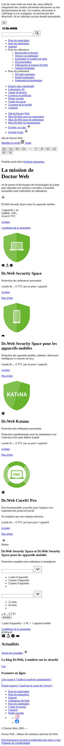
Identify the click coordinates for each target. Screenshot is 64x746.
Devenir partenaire (25, 74)
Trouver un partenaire (26, 55)
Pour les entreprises (18, 43)
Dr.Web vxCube (17, 127)
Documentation (23, 61)
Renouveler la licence (26, 52)
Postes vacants (16, 98)
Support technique (25, 68)
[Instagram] (17, 717)
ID (10, 152)
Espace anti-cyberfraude (21, 86)
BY (4, 152)
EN (17, 149)
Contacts (13, 107)
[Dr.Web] (9, 29)
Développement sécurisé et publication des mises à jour (31, 739)
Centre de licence (17, 92)
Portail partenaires (24, 77)
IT (36, 149)
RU (4, 149)
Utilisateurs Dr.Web (18, 700)
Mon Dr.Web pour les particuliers (26, 116)
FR (30, 149)
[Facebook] (17, 722)
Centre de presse (17, 101)
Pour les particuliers (18, 40)
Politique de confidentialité (15, 743)
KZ (48, 149)
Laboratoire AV (16, 89)
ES (23, 149)
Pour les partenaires (18, 703)
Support (12, 46)
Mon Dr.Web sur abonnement (24, 122)
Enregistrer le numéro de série (31, 58)
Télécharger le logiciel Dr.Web (31, 65)
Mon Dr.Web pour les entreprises (26, 119)
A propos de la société (20, 104)
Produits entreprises (33, 161)
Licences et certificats (19, 95)
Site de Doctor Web (18, 113)
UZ (54, 149)
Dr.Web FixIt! (16, 132)
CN (10, 149)
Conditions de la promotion (16, 227)
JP (41, 149)
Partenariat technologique (28, 80)
